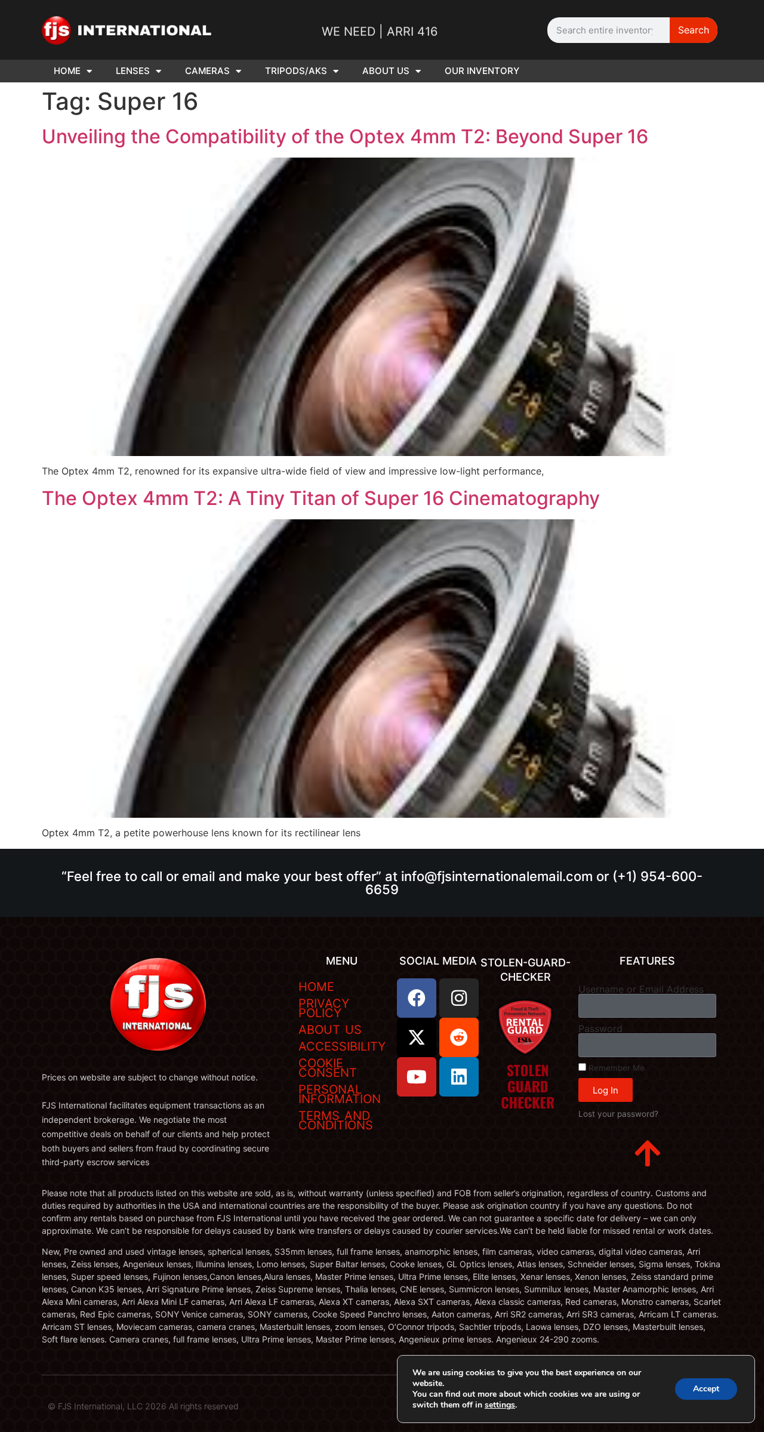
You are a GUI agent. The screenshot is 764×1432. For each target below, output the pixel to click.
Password (600, 1028)
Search (693, 30)
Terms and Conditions (335, 1120)
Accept (706, 1388)
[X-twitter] (416, 1037)
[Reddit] (459, 1037)
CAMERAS (207, 70)
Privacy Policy (323, 1008)
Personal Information (339, 1094)
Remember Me (615, 1068)
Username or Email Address (641, 989)
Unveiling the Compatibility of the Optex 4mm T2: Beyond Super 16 (345, 136)
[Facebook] (416, 998)
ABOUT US (385, 70)
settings (500, 1405)
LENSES (133, 70)
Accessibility (342, 1046)
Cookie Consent (327, 1068)
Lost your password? (618, 1114)
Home (316, 987)
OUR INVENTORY (482, 70)
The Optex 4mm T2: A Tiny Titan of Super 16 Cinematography (321, 498)
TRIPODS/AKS (296, 70)
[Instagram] (459, 998)
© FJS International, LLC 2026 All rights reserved (143, 1406)
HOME (67, 70)
